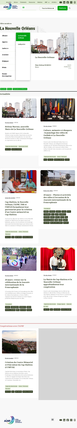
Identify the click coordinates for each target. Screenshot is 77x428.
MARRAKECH (63, 214)
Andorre (5, 48)
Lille (53, 214)
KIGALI (68, 211)
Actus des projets (10, 198)
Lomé (56, 214)
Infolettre (54, 2)
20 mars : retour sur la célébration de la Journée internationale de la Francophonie (17, 283)
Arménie (5, 55)
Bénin (4, 67)
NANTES (57, 217)
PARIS (56, 220)
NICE (66, 217)
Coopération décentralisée (11, 146)
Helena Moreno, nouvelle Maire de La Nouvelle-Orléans (19, 127)
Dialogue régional (61, 304)
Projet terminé (9, 358)
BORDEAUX (52, 211)
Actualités (8, 2)
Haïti (13, 237)
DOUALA (64, 211)
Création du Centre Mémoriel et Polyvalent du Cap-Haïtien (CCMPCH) (19, 364)
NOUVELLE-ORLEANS (16, 149)
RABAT (60, 220)
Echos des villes (48, 190)
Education (8, 388)
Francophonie (47, 208)
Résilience (8, 234)
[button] (23, 7)
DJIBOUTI (58, 211)
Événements (23, 2)
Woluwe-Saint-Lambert (56, 222)
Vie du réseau (9, 122)
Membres (39, 2)
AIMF (46, 2)
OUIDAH (67, 159)
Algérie (4, 42)
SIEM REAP (46, 222)
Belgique (5, 61)
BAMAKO (46, 211)
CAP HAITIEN (18, 237)
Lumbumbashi (14, 307)
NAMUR (52, 217)
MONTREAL (46, 217)
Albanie (4, 36)
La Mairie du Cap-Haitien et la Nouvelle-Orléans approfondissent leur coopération (58, 283)
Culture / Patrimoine (61, 156)
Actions (16, 2)
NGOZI (62, 217)
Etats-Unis (8, 149)
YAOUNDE (66, 222)
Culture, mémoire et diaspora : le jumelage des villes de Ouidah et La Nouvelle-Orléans (58, 134)
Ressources (32, 2)
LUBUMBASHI (47, 214)
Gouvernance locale (23, 146)
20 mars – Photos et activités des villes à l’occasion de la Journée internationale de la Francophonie (57, 199)
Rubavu (65, 220)
